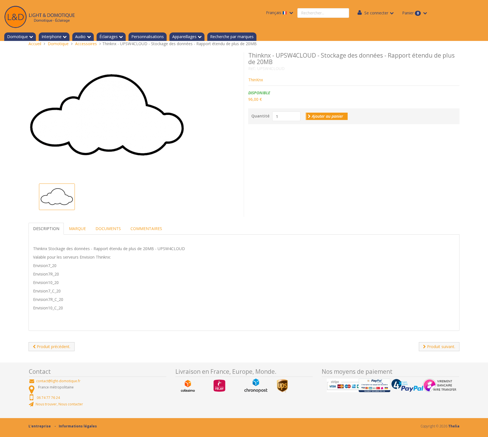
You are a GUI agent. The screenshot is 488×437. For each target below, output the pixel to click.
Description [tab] (46, 228)
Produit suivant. (440, 346)
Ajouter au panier (327, 116)
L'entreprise (40, 426)
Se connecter (376, 13)
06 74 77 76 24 (48, 397)
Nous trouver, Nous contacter (59, 404)
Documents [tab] (108, 228)
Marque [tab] (77, 228)
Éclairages (108, 36)
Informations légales (78, 426)
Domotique (17, 36)
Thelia (453, 426)
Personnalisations (147, 36)
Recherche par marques (232, 36)
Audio (80, 36)
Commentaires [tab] (146, 228)
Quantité (260, 116)
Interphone (52, 36)
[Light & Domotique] (39, 16)
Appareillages (184, 36)
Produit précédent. (53, 346)
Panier (410, 13)
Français (274, 12)
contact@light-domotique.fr (58, 381)
